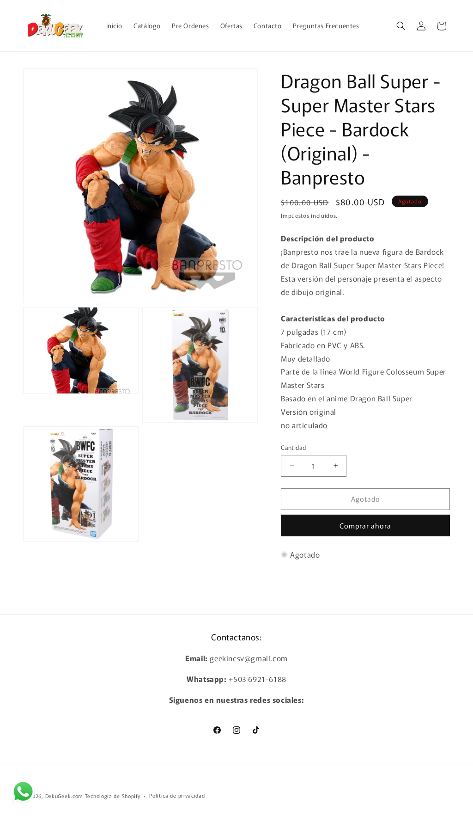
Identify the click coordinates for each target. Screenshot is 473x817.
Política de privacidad (177, 795)
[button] (401, 26)
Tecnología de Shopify (112, 795)
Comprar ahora (365, 525)
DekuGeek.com (64, 795)
